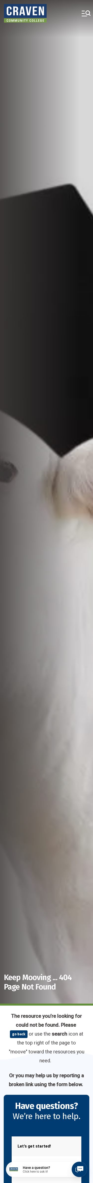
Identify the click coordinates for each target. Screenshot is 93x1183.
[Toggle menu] (86, 13)
